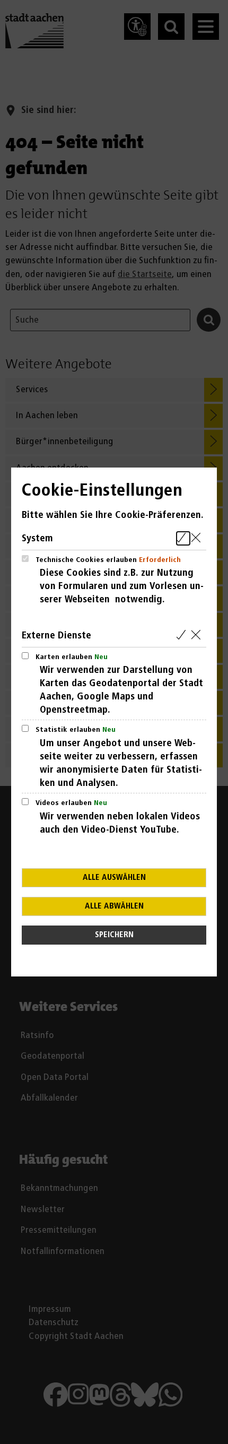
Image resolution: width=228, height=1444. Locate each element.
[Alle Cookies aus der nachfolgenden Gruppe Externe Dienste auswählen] (183, 635)
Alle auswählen (114, 877)
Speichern (114, 935)
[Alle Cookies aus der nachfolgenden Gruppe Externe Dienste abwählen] (198, 635)
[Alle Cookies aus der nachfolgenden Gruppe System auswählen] (183, 538)
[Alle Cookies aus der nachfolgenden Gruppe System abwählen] (198, 538)
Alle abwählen (114, 906)
